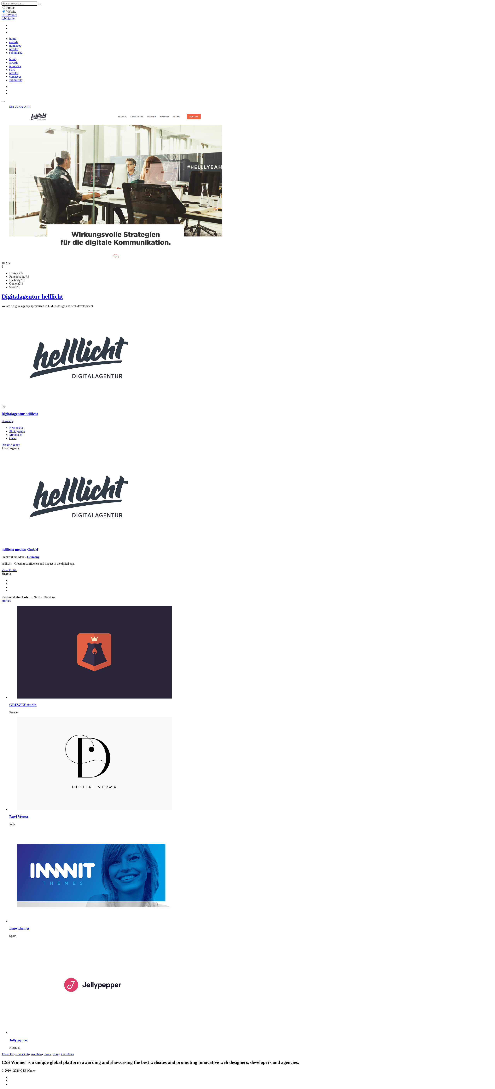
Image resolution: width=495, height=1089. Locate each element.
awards (13, 42)
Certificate (67, 1054)
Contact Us (22, 1054)
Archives (36, 1054)
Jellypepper (18, 1040)
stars (12, 69)
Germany (7, 421)
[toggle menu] (3, 101)
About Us (8, 1054)
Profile (10, 7)
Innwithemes (19, 928)
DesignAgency (11, 444)
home (12, 38)
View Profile (9, 570)
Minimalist (15, 434)
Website (11, 11)
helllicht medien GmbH (20, 549)
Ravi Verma (18, 817)
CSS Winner (9, 15)
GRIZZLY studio (23, 705)
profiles (13, 49)
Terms (47, 1054)
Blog (56, 1054)
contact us (15, 76)
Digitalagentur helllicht (32, 296)
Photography (17, 431)
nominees (15, 45)
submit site (8, 18)
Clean (12, 438)
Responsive (16, 427)
